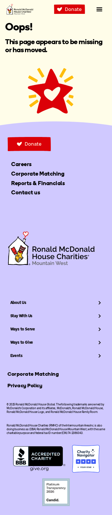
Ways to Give (21, 342)
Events (16, 355)
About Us (18, 302)
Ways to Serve (22, 329)
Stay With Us (21, 315)
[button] (99, 9)
